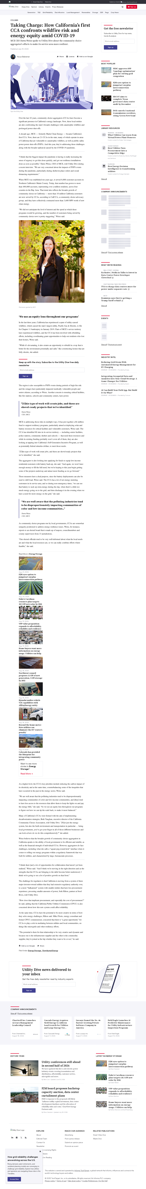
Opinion (34, 7)
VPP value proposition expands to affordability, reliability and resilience (120, 1091)
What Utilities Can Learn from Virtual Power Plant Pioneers (122, 136)
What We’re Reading (44, 1157)
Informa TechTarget (81, 1170)
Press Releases (57, 7)
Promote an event (115, 344)
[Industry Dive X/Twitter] (21, 1137)
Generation (31, 12)
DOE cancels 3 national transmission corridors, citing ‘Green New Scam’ (124, 113)
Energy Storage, (35, 951)
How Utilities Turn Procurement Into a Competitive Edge (117, 150)
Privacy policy (50, 1181)
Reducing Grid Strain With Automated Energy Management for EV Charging (118, 364)
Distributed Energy (50, 951)
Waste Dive (48, 2)
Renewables (86, 12)
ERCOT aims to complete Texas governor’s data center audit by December (124, 100)
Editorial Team (41, 1139)
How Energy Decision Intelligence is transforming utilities (121, 169)
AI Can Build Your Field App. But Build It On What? (119, 391)
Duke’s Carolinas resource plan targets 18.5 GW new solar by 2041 (121, 1077)
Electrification (59, 12)
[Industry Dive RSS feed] (25, 1137)
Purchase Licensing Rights (46, 1150)
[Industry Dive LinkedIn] (12, 1137)
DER (101, 12)
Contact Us (40, 1142)
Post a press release (115, 252)
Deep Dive (25, 7)
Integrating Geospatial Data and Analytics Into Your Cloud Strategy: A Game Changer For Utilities (119, 378)
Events (48, 7)
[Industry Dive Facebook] (16, 1137)
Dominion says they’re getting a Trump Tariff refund (116, 299)
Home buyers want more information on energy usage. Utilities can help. (120, 1105)
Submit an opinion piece (74, 1142)
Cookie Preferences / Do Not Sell (94, 1181)
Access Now (14, 1179)
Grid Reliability (48, 12)
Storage (95, 12)
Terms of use (61, 1181)
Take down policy (74, 1181)
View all (104, 179)
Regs (107, 12)
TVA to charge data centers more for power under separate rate (118, 287)
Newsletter (40, 1146)
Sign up (133, 7)
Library (41, 7)
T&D (39, 12)
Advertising (69, 1135)
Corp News (115, 12)
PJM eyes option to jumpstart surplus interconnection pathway (122, 86)
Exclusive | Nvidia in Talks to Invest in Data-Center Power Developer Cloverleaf (119, 275)
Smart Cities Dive (38, 2)
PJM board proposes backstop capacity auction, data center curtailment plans (61, 1092)
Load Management (73, 12)
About (38, 1135)
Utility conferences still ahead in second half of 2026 (61, 1064)
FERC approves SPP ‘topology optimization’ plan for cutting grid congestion (124, 72)
